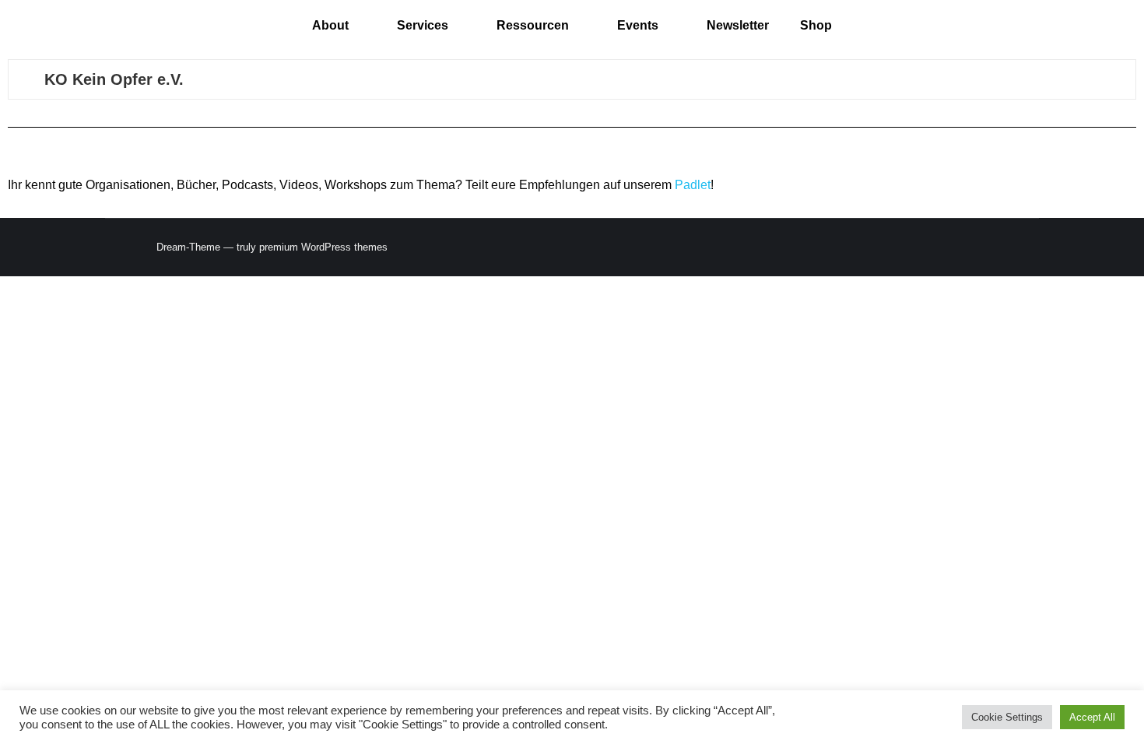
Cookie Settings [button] (1007, 717)
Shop (816, 25)
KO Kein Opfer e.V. (114, 79)
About (330, 25)
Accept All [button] (1092, 717)
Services (422, 25)
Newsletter (738, 25)
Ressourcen (533, 25)
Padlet (693, 184)
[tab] (572, 79)
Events (637, 25)
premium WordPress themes (323, 247)
